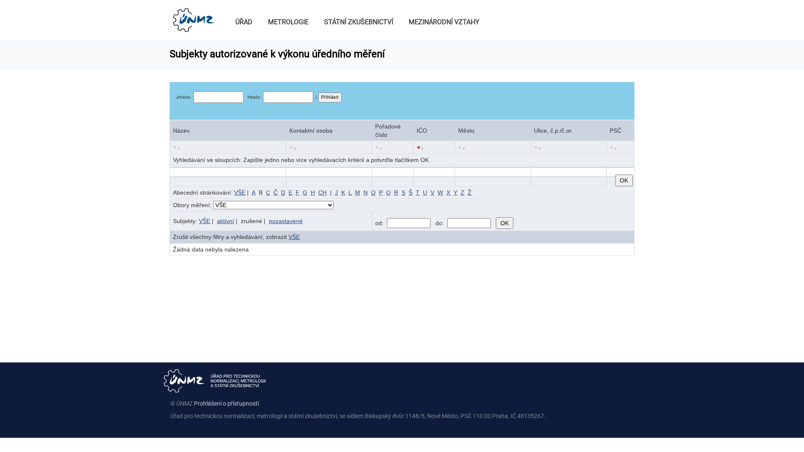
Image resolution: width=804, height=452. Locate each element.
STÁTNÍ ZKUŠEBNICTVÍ (358, 22)
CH (322, 192)
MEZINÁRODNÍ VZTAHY (444, 22)
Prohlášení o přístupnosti (226, 403)
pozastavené (286, 221)
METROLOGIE (288, 22)
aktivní (225, 221)
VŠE (239, 192)
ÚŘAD (244, 22)
